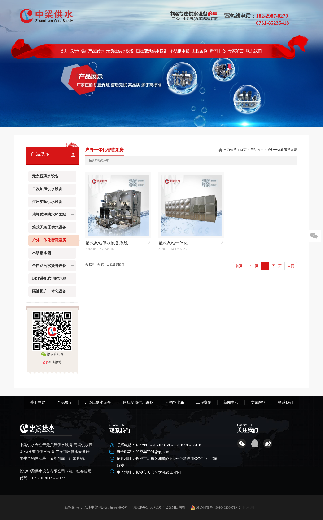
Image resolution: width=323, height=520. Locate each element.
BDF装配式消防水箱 (49, 278)
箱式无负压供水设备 (49, 227)
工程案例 (199, 51)
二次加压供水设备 (47, 189)
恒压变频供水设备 (151, 51)
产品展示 (96, 51)
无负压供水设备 (120, 51)
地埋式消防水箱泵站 (49, 214)
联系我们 (254, 51)
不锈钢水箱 (179, 51)
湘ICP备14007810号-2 (150, 507)
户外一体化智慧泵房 (49, 240)
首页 (64, 51)
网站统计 (249, 507)
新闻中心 (217, 51)
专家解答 (235, 51)
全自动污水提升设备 (49, 266)
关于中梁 (78, 51)
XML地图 (177, 507)
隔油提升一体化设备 (49, 291)
